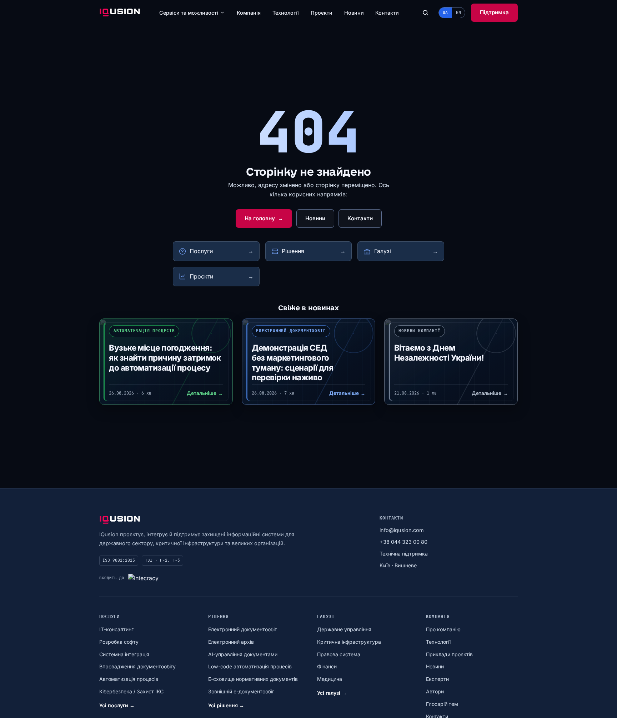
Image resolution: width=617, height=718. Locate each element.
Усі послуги (117, 705)
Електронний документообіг (242, 629)
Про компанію (443, 629)
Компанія (249, 13)
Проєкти (321, 13)
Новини (354, 13)
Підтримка (494, 12)
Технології (285, 13)
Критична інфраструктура (349, 642)
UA (445, 12)
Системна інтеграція (124, 654)
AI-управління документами (242, 654)
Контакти (387, 13)
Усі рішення (226, 705)
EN (458, 12)
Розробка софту (119, 642)
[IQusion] (119, 12)
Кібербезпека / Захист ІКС (131, 691)
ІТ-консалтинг (116, 629)
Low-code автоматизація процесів (250, 666)
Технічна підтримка (404, 554)
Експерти (437, 679)
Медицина (329, 679)
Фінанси (327, 666)
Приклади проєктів (449, 654)
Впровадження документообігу (137, 666)
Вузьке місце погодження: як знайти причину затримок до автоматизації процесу (165, 357)
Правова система (338, 654)
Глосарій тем (442, 704)
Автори (435, 691)
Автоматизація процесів (128, 679)
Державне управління (344, 629)
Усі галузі (332, 693)
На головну (264, 218)
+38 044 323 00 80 (403, 542)
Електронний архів (231, 642)
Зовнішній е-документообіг (241, 691)
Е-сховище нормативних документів (253, 679)
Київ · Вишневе (398, 565)
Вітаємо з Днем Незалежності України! (439, 352)
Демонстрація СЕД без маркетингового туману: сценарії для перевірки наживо (292, 362)
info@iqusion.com (402, 530)
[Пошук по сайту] (425, 12)
